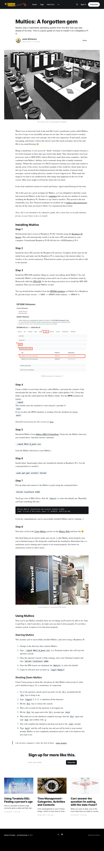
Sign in (83, 4)
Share (85, 40)
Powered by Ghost (94, 835)
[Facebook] (62, 834)
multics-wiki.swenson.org (76, 202)
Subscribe (94, 4)
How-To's (50, 4)
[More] (58, 4)
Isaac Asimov (61, 743)
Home (34, 4)
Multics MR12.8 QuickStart (47, 434)
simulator (53, 196)
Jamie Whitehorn (29, 39)
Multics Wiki (64, 531)
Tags (42, 4)
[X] (58, 834)
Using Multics (40, 531)
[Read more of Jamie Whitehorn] (18, 40)
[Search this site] (77, 4)
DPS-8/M (37, 281)
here (52, 421)
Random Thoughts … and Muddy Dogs (15, 835)
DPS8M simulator (57, 291)
